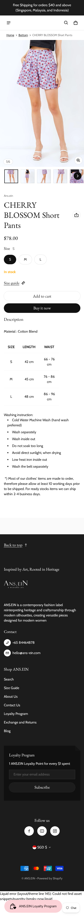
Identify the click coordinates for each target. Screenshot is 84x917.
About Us (11, 696)
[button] (66, 23)
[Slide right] (77, 176)
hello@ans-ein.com (26, 653)
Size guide (11, 283)
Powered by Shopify (49, 878)
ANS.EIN (29, 878)
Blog (7, 731)
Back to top (13, 545)
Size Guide (11, 688)
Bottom (23, 35)
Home (10, 35)
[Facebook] (29, 831)
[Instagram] (55, 831)
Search (9, 679)
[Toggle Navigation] (8, 23)
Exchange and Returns (20, 722)
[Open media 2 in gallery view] (27, 176)
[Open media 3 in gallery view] (44, 176)
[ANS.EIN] (42, 23)
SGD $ (42, 847)
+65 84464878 (23, 643)
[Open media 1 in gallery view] (11, 176)
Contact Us (12, 705)
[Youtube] (42, 831)
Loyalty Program (16, 714)
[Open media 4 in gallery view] (60, 176)
